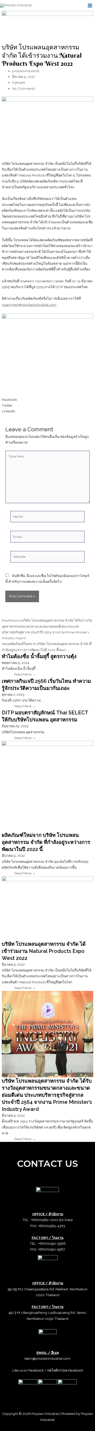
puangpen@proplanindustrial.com (29, 304)
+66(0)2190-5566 (52, 1243)
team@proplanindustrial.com (47, 1358)
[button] (47, 400)
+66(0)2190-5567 (51, 1249)
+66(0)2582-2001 (44, 1220)
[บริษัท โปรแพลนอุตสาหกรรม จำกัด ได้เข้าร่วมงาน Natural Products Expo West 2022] (47, 908)
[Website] (47, 558)
